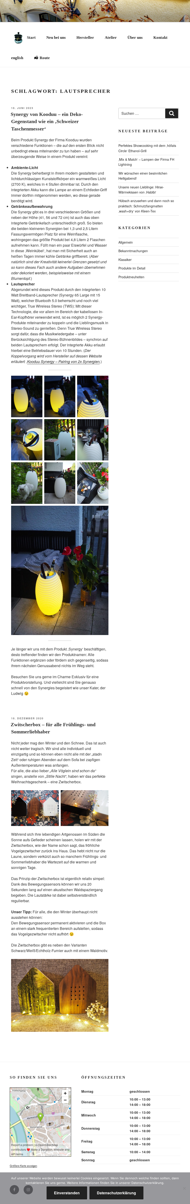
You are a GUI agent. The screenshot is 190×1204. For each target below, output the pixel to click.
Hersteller (85, 37)
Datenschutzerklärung (116, 1192)
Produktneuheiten (131, 277)
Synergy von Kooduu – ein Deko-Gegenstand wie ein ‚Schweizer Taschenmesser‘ (47, 121)
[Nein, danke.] (184, 1188)
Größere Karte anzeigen (23, 1166)
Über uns (135, 37)
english (17, 58)
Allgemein (125, 242)
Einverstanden (67, 1192)
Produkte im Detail (131, 268)
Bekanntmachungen (133, 250)
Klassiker (125, 259)
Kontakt (160, 37)
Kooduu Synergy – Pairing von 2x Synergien (63, 361)
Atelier (111, 37)
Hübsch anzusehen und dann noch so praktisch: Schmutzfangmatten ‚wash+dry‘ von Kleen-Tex (146, 205)
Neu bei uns (56, 37)
